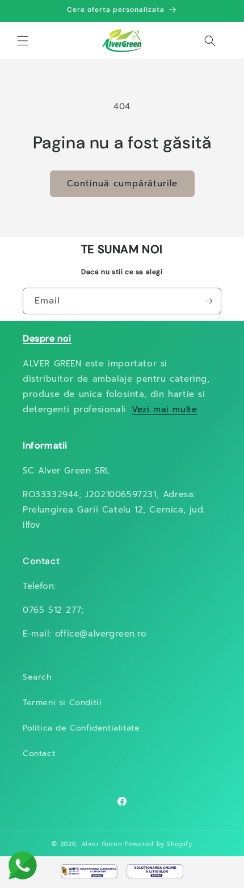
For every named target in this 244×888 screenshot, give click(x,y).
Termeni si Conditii (62, 702)
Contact (39, 753)
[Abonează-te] (208, 301)
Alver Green (102, 844)
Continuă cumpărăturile (122, 183)
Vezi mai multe (164, 409)
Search (37, 677)
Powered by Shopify (158, 844)
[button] (22, 40)
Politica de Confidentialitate (81, 728)
